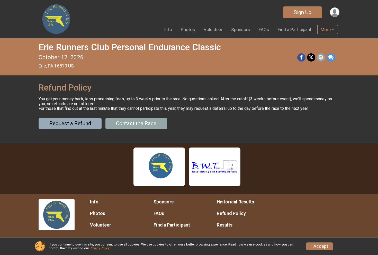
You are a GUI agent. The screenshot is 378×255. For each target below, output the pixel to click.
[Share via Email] (321, 57)
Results (224, 225)
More (326, 29)
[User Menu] (334, 12)
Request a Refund (70, 123)
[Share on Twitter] (311, 57)
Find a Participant (294, 29)
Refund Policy (231, 213)
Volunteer (213, 29)
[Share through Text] (331, 57)
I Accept (319, 246)
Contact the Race (136, 123)
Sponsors (240, 29)
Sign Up (302, 12)
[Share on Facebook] (301, 57)
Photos (188, 29)
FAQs (264, 29)
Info (168, 29)
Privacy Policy (99, 248)
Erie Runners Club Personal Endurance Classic (130, 47)
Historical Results (235, 201)
